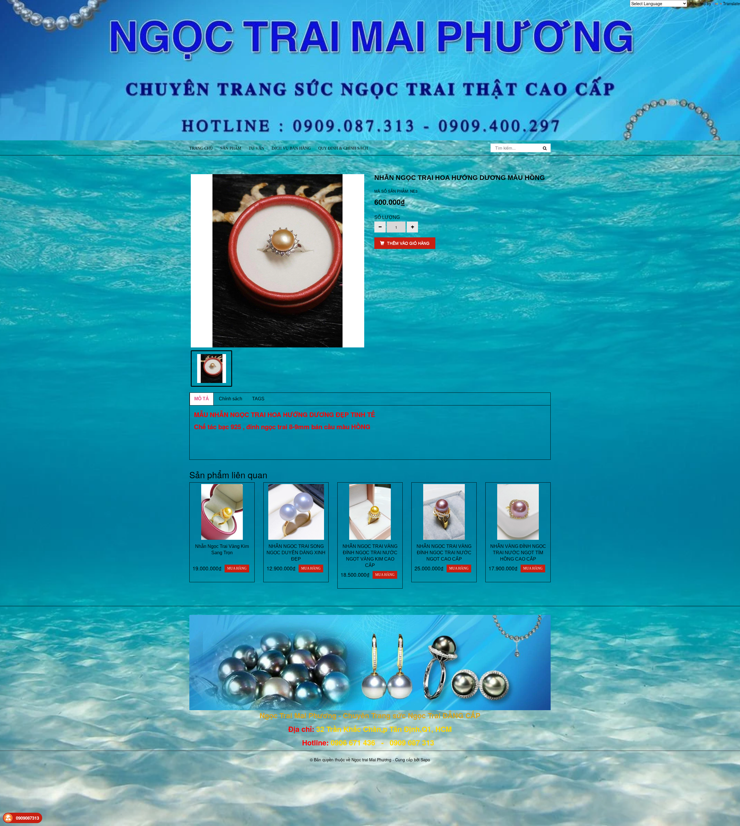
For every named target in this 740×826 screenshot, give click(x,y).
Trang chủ (201, 148)
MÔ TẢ (201, 398)
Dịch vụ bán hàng (291, 148)
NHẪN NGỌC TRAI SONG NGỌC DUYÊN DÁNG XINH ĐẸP (296, 552)
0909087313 (27, 818)
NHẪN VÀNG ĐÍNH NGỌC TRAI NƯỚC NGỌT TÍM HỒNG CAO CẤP (518, 552)
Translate (731, 3)
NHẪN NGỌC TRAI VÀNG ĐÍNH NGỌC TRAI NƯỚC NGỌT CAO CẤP (444, 552)
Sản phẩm (230, 148)
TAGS (258, 398)
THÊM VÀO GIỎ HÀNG (408, 243)
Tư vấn (256, 148)
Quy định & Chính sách (343, 148)
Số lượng (387, 217)
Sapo (425, 759)
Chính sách (230, 398)
